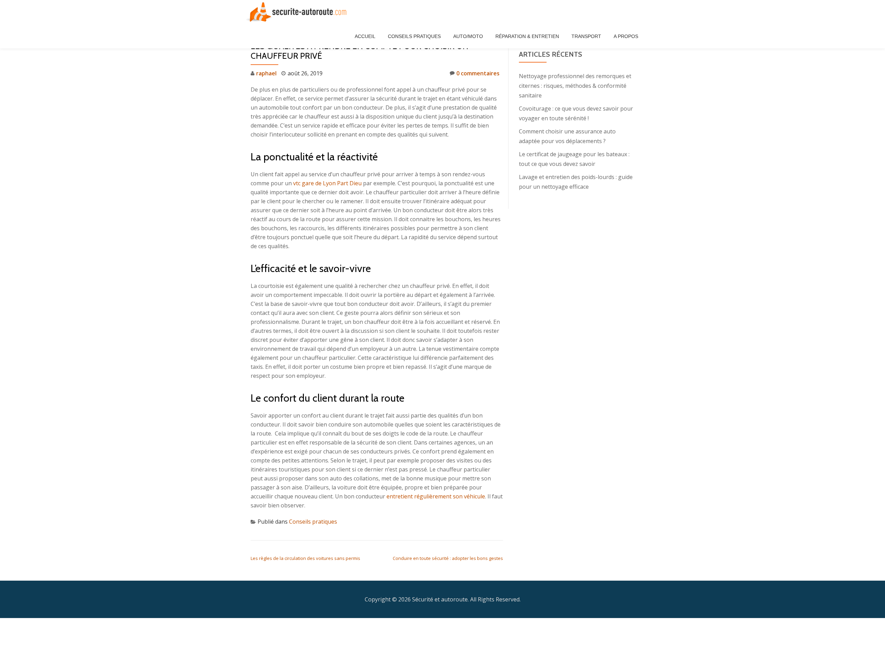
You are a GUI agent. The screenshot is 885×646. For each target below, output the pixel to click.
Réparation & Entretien (527, 36)
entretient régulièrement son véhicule (435, 496)
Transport (586, 36)
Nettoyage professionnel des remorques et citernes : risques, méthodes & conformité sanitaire (575, 85)
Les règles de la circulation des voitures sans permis (305, 558)
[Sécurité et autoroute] (299, 12)
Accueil (365, 36)
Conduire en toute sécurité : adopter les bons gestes (448, 558)
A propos (626, 36)
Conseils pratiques (414, 36)
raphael (266, 73)
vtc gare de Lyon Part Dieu (327, 183)
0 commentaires (478, 73)
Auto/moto (468, 36)
